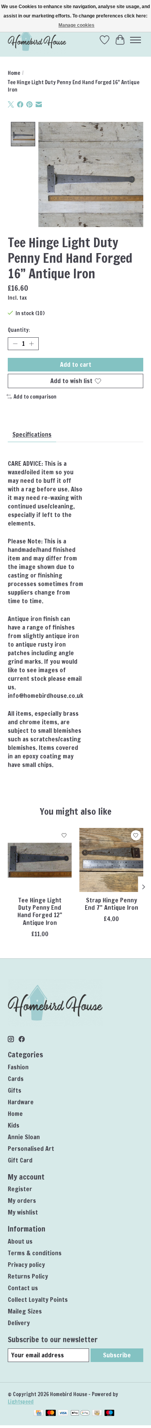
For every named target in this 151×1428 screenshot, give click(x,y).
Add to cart (75, 364)
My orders (22, 1200)
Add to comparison (35, 396)
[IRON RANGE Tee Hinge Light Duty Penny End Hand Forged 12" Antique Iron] (40, 860)
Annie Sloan (24, 1137)
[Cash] (97, 1414)
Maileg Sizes (25, 1311)
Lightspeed (21, 1401)
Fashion (18, 1067)
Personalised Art (31, 1148)
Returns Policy (28, 1276)
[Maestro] (110, 1414)
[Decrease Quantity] (15, 344)
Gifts (14, 1090)
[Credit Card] (38, 1414)
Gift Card (20, 1160)
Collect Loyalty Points (38, 1299)
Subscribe (117, 1355)
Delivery (19, 1323)
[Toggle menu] (135, 40)
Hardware (21, 1102)
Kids (13, 1125)
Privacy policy (26, 1264)
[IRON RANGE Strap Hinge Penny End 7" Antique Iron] (111, 860)
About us (20, 1241)
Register (20, 1189)
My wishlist (23, 1212)
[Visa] (63, 1414)
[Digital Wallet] (80, 1414)
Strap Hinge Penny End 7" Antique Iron (111, 904)
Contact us (23, 1288)
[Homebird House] (37, 39)
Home (14, 72)
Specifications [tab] (31, 434)
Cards (16, 1078)
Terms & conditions (35, 1253)
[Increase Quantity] (31, 344)
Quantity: (19, 329)
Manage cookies (76, 25)
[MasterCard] (51, 1414)
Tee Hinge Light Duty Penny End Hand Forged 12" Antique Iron (39, 911)
